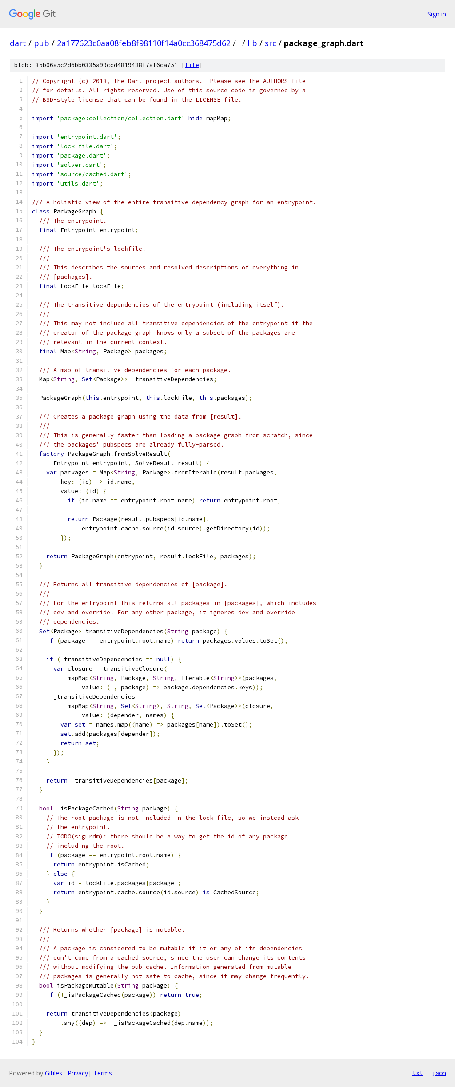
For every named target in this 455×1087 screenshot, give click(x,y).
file (192, 65)
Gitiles (53, 1073)
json (439, 1073)
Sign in (436, 14)
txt (417, 1073)
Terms (102, 1073)
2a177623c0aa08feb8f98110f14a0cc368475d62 (144, 43)
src (270, 43)
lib (252, 43)
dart (18, 43)
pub (41, 43)
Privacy (78, 1073)
